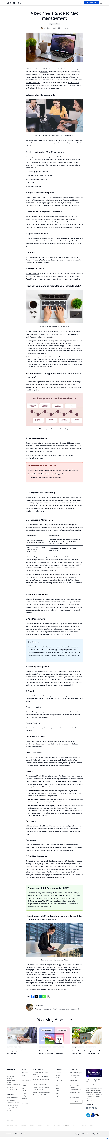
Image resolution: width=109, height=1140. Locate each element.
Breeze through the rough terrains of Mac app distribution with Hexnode (86, 1052)
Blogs (19, 3)
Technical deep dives (14, 1047)
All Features (25, 1072)
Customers (25, 1078)
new (41, 72)
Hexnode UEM (10, 1074)
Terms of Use (10, 1134)
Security (58, 1075)
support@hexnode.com (41, 1092)
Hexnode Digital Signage (13, 1084)
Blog (57, 1085)
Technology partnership (76, 1092)
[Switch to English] (107, 1139)
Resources (24, 1083)
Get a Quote (73, 1080)
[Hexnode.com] (11, 3)
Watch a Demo (74, 1078)
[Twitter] (36, 996)
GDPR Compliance (61, 1078)
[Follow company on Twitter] (90, 1108)
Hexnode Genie (11, 1087)
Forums (24, 1093)
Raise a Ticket (74, 1083)
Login (76, 1101)
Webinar (24, 1085)
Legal (57, 1096)
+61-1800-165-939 (41, 1079)
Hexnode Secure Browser (11, 1081)
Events (58, 1090)
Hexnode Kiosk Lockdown (11, 1077)
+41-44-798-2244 (40, 1084)
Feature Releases (58, 1047)
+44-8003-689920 (41, 1077)
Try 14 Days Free (91, 3)
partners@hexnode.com (43, 1095)
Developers (25, 1096)
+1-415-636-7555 (41, 1087)
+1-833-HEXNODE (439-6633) (41, 1073)
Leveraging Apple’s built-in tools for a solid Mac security (21, 1052)
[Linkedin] (40, 996)
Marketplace (25, 1098)
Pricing (23, 1075)
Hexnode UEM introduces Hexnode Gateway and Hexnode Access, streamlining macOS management (52, 1052)
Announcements (45, 1047)
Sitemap (58, 1083)
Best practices (91, 1047)
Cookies (23, 1134)
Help (23, 1088)
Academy (24, 1090)
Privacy (17, 1134)
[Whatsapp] (44, 996)
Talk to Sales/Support (76, 1072)
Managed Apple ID (32, 273)
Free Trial (24, 1101)
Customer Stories (26, 1080)
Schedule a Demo (75, 1075)
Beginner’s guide (54, 24)
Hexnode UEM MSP (12, 1090)
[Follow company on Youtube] (96, 1108)
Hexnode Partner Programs (74, 1086)
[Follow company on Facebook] (87, 1108)
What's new (25, 1103)
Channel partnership (75, 1089)
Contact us (59, 1080)
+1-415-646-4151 (38, 1089)
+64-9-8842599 (40, 1082)
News (57, 1088)
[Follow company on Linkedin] (93, 1108)
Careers (58, 1093)
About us (58, 1072)
